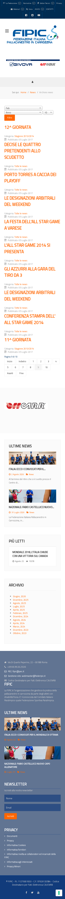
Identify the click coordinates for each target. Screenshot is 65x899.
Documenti (12, 836)
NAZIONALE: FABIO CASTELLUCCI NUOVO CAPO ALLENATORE (27, 765)
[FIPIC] (32, 34)
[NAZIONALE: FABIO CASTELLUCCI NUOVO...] (32, 496)
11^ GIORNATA (17, 339)
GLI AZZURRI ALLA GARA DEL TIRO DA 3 (29, 272)
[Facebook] (26, 15)
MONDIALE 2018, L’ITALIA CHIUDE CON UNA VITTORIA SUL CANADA (30, 554)
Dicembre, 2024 (20, 616)
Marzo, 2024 (19, 626)
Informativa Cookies (16, 845)
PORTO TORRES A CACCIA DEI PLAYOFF (30, 177)
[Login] (32, 81)
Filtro (9, 117)
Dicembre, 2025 (20, 600)
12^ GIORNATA (17, 127)
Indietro (22, 361)
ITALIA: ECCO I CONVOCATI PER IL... (27, 469)
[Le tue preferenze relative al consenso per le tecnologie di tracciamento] (59, 893)
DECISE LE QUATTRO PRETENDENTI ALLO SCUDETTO (22, 150)
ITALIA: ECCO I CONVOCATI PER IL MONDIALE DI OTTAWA (31, 734)
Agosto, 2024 (19, 620)
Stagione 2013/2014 (24, 136)
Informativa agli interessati (19, 862)
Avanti (10, 373)
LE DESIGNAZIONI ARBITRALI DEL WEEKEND (29, 201)
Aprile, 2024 (19, 623)
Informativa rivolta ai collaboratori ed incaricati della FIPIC (30, 855)
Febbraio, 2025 (20, 613)
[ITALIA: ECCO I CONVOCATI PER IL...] (32, 458)
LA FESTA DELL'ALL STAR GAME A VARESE (32, 224)
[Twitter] (32, 15)
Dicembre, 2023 (20, 630)
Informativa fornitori (16, 849)
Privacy (10, 840)
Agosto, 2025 (19, 603)
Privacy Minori (13, 866)
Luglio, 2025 (19, 606)
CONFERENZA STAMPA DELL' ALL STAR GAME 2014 (29, 319)
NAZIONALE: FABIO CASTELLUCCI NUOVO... (31, 507)
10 (46, 367)
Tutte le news (20, 166)
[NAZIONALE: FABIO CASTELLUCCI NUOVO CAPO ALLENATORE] (32, 752)
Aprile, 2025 (19, 609)
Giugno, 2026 (19, 596)
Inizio (9, 361)
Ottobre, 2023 (19, 633)
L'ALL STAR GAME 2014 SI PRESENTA (27, 248)
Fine (21, 373)
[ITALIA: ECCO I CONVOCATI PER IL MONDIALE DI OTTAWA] (32, 723)
